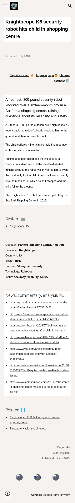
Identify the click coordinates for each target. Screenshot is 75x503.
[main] (37, 29)
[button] (5, 5)
